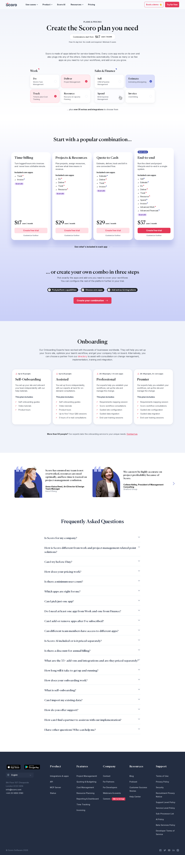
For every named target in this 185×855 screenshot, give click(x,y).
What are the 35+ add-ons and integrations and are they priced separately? (91, 660)
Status (53, 793)
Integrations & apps (59, 776)
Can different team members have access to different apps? (81, 631)
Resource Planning (85, 793)
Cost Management (85, 787)
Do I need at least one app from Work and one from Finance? (82, 611)
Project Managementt (87, 776)
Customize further (31, 235)
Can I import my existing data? (63, 700)
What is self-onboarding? (60, 690)
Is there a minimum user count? (63, 581)
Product (46, 4)
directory (82, 356)
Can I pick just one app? (59, 601)
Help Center (135, 796)
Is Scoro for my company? (60, 538)
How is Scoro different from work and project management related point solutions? (90, 550)
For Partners (108, 782)
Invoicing (81, 810)
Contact (106, 776)
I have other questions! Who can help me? (70, 729)
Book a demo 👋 (154, 4)
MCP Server (55, 787)
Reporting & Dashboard (88, 799)
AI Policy (160, 819)
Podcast (133, 782)
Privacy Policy (162, 782)
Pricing (91, 4)
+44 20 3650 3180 (14, 793)
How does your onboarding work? (65, 680)
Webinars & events (112, 793)
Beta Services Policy (165, 825)
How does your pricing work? (62, 571)
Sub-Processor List (165, 814)
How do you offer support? (61, 710)
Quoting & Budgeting (86, 782)
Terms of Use (162, 776)
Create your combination (90, 300)
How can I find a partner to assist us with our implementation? (82, 720)
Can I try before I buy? (58, 561)
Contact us (132, 434)
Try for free (172, 4)
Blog (131, 776)
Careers (113, 799)
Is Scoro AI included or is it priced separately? (73, 641)
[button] (174, 483)
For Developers (110, 787)
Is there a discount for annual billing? (67, 650)
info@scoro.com (13, 789)
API (51, 782)
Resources (76, 4)
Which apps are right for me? (62, 591)
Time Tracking (83, 804)
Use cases (31, 4)
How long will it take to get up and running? (71, 670)
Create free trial (31, 230)
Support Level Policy (165, 802)
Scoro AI (61, 4)
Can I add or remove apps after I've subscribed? (74, 621)
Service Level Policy (165, 808)
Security (160, 787)
